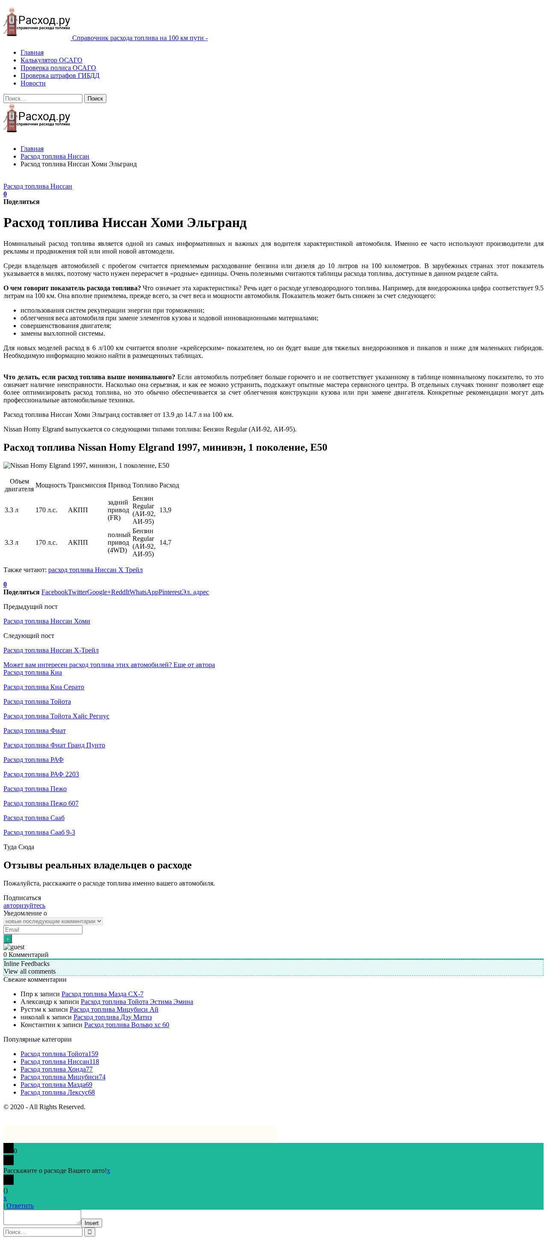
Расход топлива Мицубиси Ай (114, 1009)
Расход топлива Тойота (37, 701)
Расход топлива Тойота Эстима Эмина (137, 1001)
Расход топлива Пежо (35, 788)
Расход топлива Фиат (34, 730)
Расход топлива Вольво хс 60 (126, 1024)
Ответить (20, 1205)
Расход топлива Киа (32, 672)
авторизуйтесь (24, 905)
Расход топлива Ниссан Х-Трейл (51, 650)
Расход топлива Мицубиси (63, 1077)
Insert (92, 1223)
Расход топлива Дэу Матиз (113, 1017)
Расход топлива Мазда (56, 1084)
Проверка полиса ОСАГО (58, 67)
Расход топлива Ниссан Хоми (46, 621)
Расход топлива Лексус (58, 1092)
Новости (33, 83)
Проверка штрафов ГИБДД (60, 75)
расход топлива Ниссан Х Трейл (95, 569)
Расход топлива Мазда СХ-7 (103, 994)
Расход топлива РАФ (33, 759)
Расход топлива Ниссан (37, 186)
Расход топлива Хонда (57, 1069)
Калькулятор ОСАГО (51, 60)
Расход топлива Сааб (34, 817)
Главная (32, 52)
